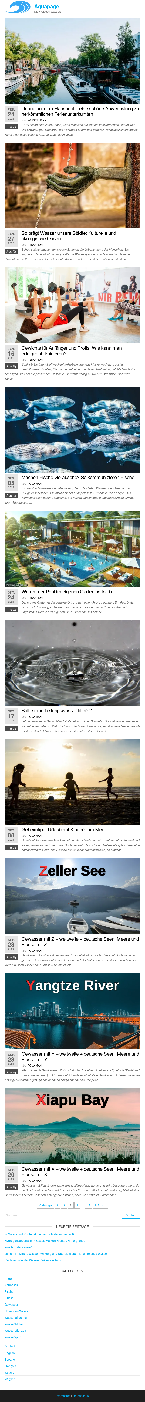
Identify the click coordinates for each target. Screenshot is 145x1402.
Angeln (9, 1278)
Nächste (100, 1205)
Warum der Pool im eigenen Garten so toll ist (67, 591)
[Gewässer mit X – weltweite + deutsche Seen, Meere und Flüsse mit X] (72, 1126)
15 (88, 1205)
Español (10, 1359)
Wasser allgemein (17, 1317)
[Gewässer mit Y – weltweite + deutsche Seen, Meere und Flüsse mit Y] (72, 1010)
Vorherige (45, 1205)
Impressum (63, 1396)
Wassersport (13, 1337)
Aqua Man (35, 483)
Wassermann (37, 120)
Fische (9, 1291)
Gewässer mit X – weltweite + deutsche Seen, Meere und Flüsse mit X (80, 1171)
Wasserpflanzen (15, 1330)
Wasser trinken (14, 1324)
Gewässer (11, 1304)
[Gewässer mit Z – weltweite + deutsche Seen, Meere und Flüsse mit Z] (72, 895)
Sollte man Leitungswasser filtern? (57, 710)
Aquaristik (11, 1285)
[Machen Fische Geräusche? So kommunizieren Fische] (72, 429)
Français (10, 1366)
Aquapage (46, 6)
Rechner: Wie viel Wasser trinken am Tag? (33, 1260)
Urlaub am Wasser (17, 1311)
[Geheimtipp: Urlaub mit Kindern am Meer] (72, 781)
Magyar (10, 1379)
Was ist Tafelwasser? (19, 1247)
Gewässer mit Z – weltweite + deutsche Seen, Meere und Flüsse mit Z (80, 941)
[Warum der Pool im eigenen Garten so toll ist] (72, 548)
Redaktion (35, 245)
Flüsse (9, 1298)
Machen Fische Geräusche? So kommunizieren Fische (78, 476)
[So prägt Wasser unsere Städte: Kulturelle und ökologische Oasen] (72, 185)
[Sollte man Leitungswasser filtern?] (72, 662)
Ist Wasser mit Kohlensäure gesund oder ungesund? (39, 1234)
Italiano (9, 1372)
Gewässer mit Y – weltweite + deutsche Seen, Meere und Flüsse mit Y (80, 1056)
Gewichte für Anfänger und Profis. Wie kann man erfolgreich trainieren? (72, 350)
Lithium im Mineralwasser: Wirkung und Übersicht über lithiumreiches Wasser (56, 1253)
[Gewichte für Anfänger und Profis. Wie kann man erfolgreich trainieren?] (72, 305)
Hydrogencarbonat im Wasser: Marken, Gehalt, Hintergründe (45, 1240)
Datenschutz (81, 1396)
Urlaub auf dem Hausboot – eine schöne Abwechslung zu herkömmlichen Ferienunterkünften (80, 111)
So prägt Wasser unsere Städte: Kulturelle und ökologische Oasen (69, 235)
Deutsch (10, 1346)
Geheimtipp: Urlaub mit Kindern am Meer (64, 829)
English (10, 1353)
